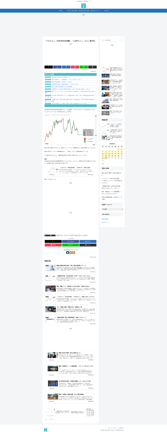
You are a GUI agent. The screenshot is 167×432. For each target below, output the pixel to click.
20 (112, 155)
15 (118, 153)
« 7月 (102, 163)
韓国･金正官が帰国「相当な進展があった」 (112, 174)
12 (109, 153)
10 (102, 153)
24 (102, 158)
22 (118, 155)
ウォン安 (67, 235)
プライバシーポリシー (112, 427)
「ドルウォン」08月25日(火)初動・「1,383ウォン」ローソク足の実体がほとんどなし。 (112, 180)
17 (102, 155)
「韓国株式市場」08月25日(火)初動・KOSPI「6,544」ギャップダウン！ (111, 187)
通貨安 (73, 235)
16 (121, 153)
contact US (121, 427)
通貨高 (58, 235)
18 (106, 155)
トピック (53, 235)
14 (115, 153)
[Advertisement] (83, 25)
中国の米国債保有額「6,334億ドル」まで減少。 (112, 198)
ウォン (63, 235)
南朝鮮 (77, 235)
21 (115, 155)
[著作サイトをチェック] (67, 252)
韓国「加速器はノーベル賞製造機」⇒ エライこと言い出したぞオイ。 (111, 192)
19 (109, 155)
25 (106, 158)
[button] (92, 67)
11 (106, 153)
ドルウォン (48, 235)
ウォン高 (82, 235)
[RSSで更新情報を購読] (73, 252)
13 (112, 153)
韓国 (86, 235)
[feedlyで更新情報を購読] (70, 252)
